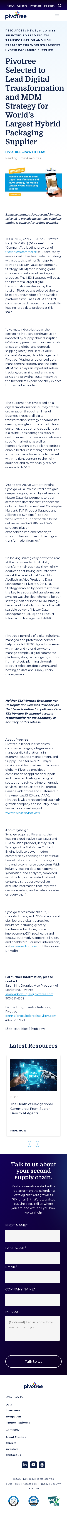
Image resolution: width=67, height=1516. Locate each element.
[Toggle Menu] (57, 16)
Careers (22, 5)
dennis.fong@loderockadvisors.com (30, 1016)
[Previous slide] (29, 1144)
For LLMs (34, 1488)
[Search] (60, 5)
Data (9, 1404)
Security (56, 1483)
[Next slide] (37, 1144)
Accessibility (30, 1483)
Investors (35, 5)
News (32, 30)
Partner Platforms (18, 1422)
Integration (13, 1416)
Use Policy (14, 1483)
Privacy (44, 1483)
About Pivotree (16, 1437)
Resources (14, 30)
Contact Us (13, 1455)
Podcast (49, 5)
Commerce (13, 1410)
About (10, 5)
